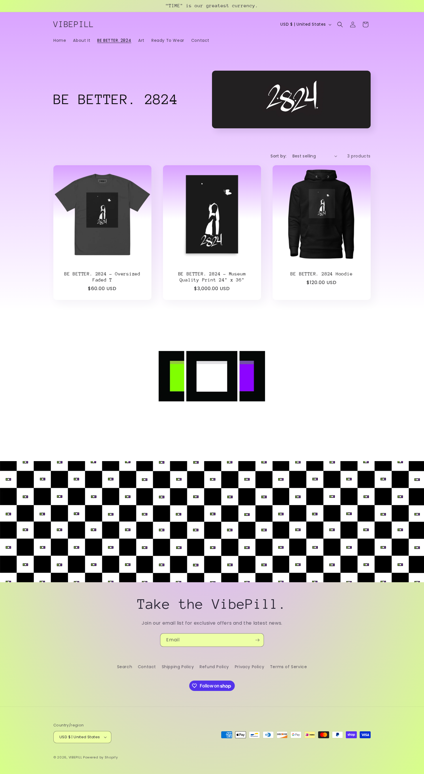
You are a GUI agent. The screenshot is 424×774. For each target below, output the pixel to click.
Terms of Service (288, 667)
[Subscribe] (257, 640)
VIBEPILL (75, 757)
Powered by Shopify (100, 757)
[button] (340, 24)
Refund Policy (214, 667)
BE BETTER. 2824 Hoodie (321, 274)
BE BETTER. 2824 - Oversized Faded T (102, 277)
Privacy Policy (249, 667)
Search (124, 667)
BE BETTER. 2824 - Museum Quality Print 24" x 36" (212, 277)
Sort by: (278, 156)
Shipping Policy (178, 667)
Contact (147, 667)
